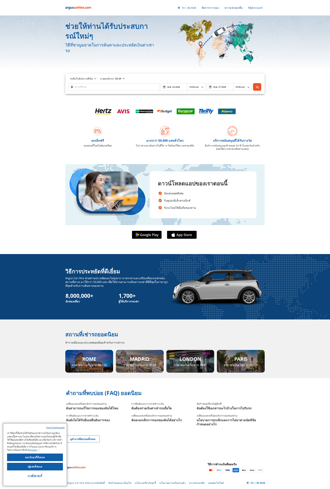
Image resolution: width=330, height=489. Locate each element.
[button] (147, 235)
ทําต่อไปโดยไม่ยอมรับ (55, 427)
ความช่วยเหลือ (234, 8)
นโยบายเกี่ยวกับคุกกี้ (145, 483)
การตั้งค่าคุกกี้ (35, 475)
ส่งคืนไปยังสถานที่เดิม (81, 78)
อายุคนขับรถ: (110, 78)
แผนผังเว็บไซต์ (216, 483)
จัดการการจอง (210, 8)
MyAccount (255, 8)
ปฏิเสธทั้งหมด (35, 466)
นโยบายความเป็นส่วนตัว (172, 483)
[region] (35, 454)
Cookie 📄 (35, 449)
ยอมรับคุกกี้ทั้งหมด (35, 457)
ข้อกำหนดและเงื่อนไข (119, 483)
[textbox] (114, 87)
